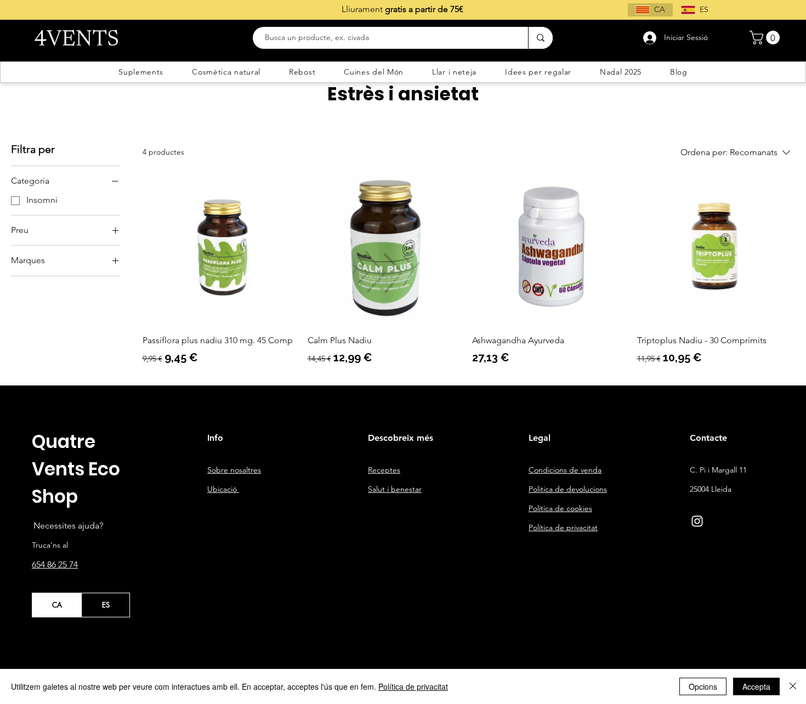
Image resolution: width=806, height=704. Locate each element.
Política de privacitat (413, 686)
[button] (766, 37)
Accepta (756, 686)
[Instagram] (697, 521)
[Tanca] (792, 686)
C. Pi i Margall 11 (718, 470)
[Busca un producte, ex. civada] (540, 38)
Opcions (703, 686)
